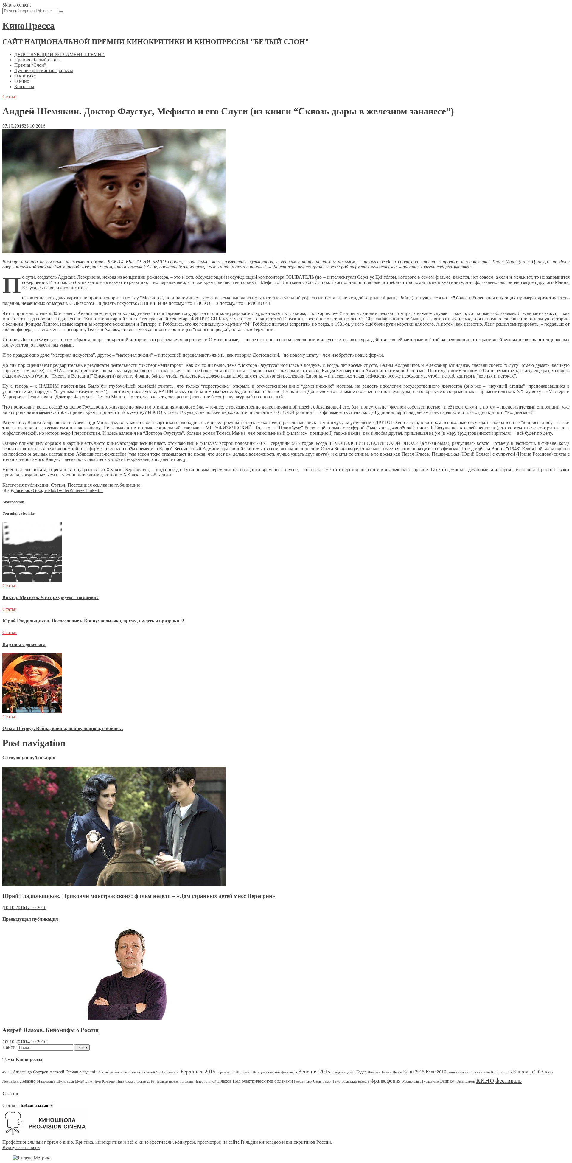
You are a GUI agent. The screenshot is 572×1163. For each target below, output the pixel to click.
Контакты (24, 86)
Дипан (397, 1072)
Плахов (224, 1081)
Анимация (136, 1072)
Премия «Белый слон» (37, 59)
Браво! (246, 1072)
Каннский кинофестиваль (468, 1072)
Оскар (130, 1081)
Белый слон (170, 1072)
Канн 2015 (414, 1071)
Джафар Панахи (379, 1072)
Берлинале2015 (198, 1072)
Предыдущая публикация (30, 919)
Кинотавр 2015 (528, 1071)
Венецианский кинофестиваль (275, 1072)
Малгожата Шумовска (55, 1081)
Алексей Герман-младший (73, 1072)
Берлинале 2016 (228, 1072)
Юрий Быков (465, 1081)
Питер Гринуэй (205, 1081)
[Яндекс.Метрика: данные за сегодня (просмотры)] (32, 1158)
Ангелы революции (112, 1072)
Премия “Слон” (30, 65)
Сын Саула (313, 1081)
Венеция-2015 (314, 1072)
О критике (25, 75)
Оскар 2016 (145, 1081)
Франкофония (385, 1081)
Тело (336, 1081)
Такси (327, 1081)
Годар (361, 1072)
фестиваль (508, 1080)
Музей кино (83, 1081)
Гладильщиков (343, 1072)
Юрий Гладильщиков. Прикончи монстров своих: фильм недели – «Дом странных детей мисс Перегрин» (138, 896)
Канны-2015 (501, 1072)
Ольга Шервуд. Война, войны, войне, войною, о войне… (62, 728)
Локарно (27, 1081)
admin (18, 502)
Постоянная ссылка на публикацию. (105, 484)
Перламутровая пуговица (174, 1081)
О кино (21, 81)
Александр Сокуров (30, 1072)
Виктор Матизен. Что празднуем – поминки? (50, 597)
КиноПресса (28, 25)
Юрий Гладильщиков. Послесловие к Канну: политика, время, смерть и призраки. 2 (93, 620)
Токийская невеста (355, 1081)
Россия (299, 1081)
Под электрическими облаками (263, 1080)
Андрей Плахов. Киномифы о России (50, 1030)
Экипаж (447, 1081)
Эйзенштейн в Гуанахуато (420, 1081)
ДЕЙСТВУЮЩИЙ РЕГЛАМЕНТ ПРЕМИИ (59, 54)
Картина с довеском (24, 644)
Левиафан (10, 1081)
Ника (120, 1081)
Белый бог (153, 1072)
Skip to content (16, 4)
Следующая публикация (28, 757)
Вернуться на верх (21, 1147)
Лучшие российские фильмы (43, 70)
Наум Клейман (104, 1081)
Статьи (9, 96)
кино (485, 1079)
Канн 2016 (436, 1071)
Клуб (549, 1072)
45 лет (7, 1072)
